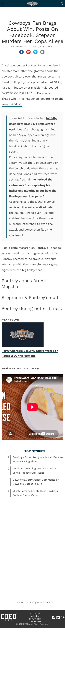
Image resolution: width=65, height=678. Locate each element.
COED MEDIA (24, 624)
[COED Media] (8, 620)
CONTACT (30, 602)
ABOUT (20, 602)
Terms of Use (35, 621)
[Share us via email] (42, 52)
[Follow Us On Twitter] (58, 617)
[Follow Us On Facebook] (54, 617)
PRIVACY (40, 602)
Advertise (35, 616)
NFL (19, 368)
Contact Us (35, 613)
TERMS (49, 602)
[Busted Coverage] (32, 3)
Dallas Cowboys (31, 368)
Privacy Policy (35, 619)
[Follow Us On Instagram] (63, 617)
